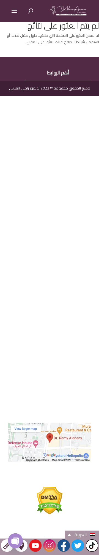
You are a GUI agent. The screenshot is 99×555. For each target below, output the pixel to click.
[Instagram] (49, 551)
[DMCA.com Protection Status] (49, 512)
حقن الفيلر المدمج (57, 221)
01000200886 (50, 364)
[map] (49, 459)
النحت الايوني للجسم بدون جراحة (58, 112)
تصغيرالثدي (58, 156)
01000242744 (50, 353)
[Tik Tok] (92, 551)
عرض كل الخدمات (57, 101)
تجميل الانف (58, 188)
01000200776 (50, 375)
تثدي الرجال (58, 199)
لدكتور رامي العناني (24, 88)
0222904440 (50, 333)
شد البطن (58, 123)
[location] (21, 551)
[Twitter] (78, 551)
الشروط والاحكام (49, 526)
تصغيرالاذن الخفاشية (58, 177)
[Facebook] (64, 551)
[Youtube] (35, 551)
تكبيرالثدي (58, 134)
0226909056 (50, 322)
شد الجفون (58, 167)
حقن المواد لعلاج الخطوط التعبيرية (58, 210)
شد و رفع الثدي (58, 145)
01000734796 (50, 386)
